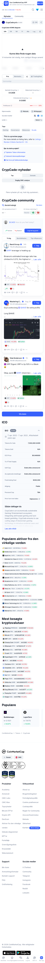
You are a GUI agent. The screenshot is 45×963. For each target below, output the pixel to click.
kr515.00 (18, 657)
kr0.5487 (17, 671)
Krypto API (6, 815)
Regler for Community (31, 811)
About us (26, 790)
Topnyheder (6, 806)
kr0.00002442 (18, 679)
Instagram (27, 880)
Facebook (26, 884)
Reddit (25, 888)
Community (27, 872)
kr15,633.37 (18, 646)
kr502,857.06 (17, 635)
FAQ (3, 880)
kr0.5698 (14, 660)
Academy (5, 790)
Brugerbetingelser (30, 794)
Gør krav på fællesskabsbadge (17, 160)
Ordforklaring (7, 884)
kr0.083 (19, 642)
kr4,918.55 (16, 653)
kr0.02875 (18, 693)
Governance (15, 130)
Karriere (26, 828)
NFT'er (4, 836)
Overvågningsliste (9, 845)
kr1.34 (16, 664)
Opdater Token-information (15, 152)
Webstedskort (7, 853)
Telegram (26, 876)
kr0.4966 (17, 686)
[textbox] (25, 224)
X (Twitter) (27, 867)
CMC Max (6, 802)
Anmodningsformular (10, 872)
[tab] (27, 76)
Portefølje (5, 840)
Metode (26, 819)
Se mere (39, 205)
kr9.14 (14, 639)
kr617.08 (16, 650)
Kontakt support (8, 876)
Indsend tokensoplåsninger (15, 156)
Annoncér (5, 794)
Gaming (5, 130)
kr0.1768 (16, 697)
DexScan (5, 819)
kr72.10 (16, 668)
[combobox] (22, 81)
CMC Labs (6, 798)
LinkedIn (26, 893)
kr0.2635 (16, 631)
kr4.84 (13, 675)
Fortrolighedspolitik (30, 798)
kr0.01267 (19, 628)
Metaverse (26, 130)
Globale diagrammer (10, 832)
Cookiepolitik (28, 806)
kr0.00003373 (19, 682)
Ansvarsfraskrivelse (30, 815)
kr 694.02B (11, 10)
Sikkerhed (26, 823)
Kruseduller (6, 849)
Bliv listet (5, 867)
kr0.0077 (18, 689)
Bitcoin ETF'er (7, 811)
